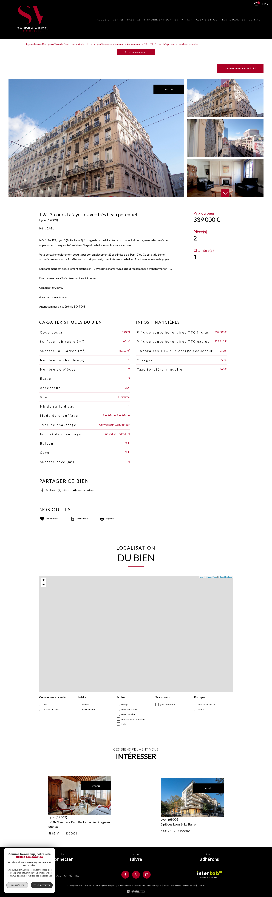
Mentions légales (154, 885)
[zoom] (96, 196)
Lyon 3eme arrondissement (110, 44)
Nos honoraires (126, 885)
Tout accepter (41, 885)
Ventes (118, 19)
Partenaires (176, 885)
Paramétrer (17, 885)
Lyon (89, 44)
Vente (81, 44)
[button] (225, 193)
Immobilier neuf (157, 19)
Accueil (103, 19)
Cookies (201, 885)
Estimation (184, 19)
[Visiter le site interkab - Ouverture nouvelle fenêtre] (209, 874)
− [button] (43, 584)
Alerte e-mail (207, 19)
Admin (166, 885)
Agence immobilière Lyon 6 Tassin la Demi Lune (50, 44)
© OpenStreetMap (225, 577)
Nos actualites (233, 19)
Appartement (134, 44)
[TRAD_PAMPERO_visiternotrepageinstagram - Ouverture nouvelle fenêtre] (147, 875)
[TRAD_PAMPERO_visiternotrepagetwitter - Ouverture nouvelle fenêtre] (136, 875)
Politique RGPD (189, 885)
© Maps (211, 577)
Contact (255, 19)
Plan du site (140, 885)
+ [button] (43, 580)
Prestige (134, 19)
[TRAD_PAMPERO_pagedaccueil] (32, 30)
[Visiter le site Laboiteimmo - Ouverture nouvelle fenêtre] (136, 891)
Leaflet (202, 577)
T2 (145, 44)
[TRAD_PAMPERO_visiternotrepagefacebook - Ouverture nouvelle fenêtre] (125, 875)
